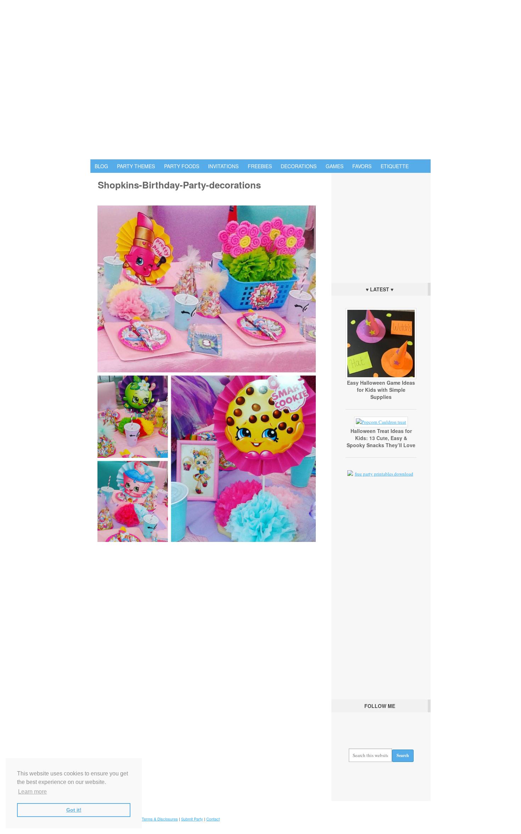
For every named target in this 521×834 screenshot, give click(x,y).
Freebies (260, 166)
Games (334, 166)
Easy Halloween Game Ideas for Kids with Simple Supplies (381, 389)
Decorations (298, 166)
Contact (213, 819)
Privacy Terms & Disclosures (153, 819)
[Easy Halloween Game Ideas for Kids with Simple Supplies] (381, 377)
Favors (361, 166)
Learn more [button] (32, 792)
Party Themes (136, 166)
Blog (101, 166)
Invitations (223, 166)
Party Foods (181, 166)
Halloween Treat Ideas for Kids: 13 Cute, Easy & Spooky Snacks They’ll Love (381, 438)
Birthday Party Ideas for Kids (260, 79)
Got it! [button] (74, 810)
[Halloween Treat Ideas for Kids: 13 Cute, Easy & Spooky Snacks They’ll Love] (381, 422)
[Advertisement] (381, 226)
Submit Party (192, 819)
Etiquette (395, 166)
